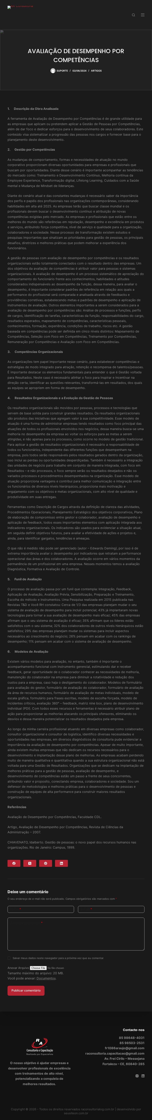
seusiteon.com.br (76, 1113)
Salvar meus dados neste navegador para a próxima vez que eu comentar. (58, 958)
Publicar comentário (26, 990)
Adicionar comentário (26, 923)
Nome (15, 909)
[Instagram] (137, 1075)
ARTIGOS (96, 70)
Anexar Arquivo (19, 968)
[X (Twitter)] (29, 863)
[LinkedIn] (61, 863)
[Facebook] (14, 863)
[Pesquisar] (133, 14)
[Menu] (142, 15)
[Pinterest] (45, 863)
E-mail (86, 909)
